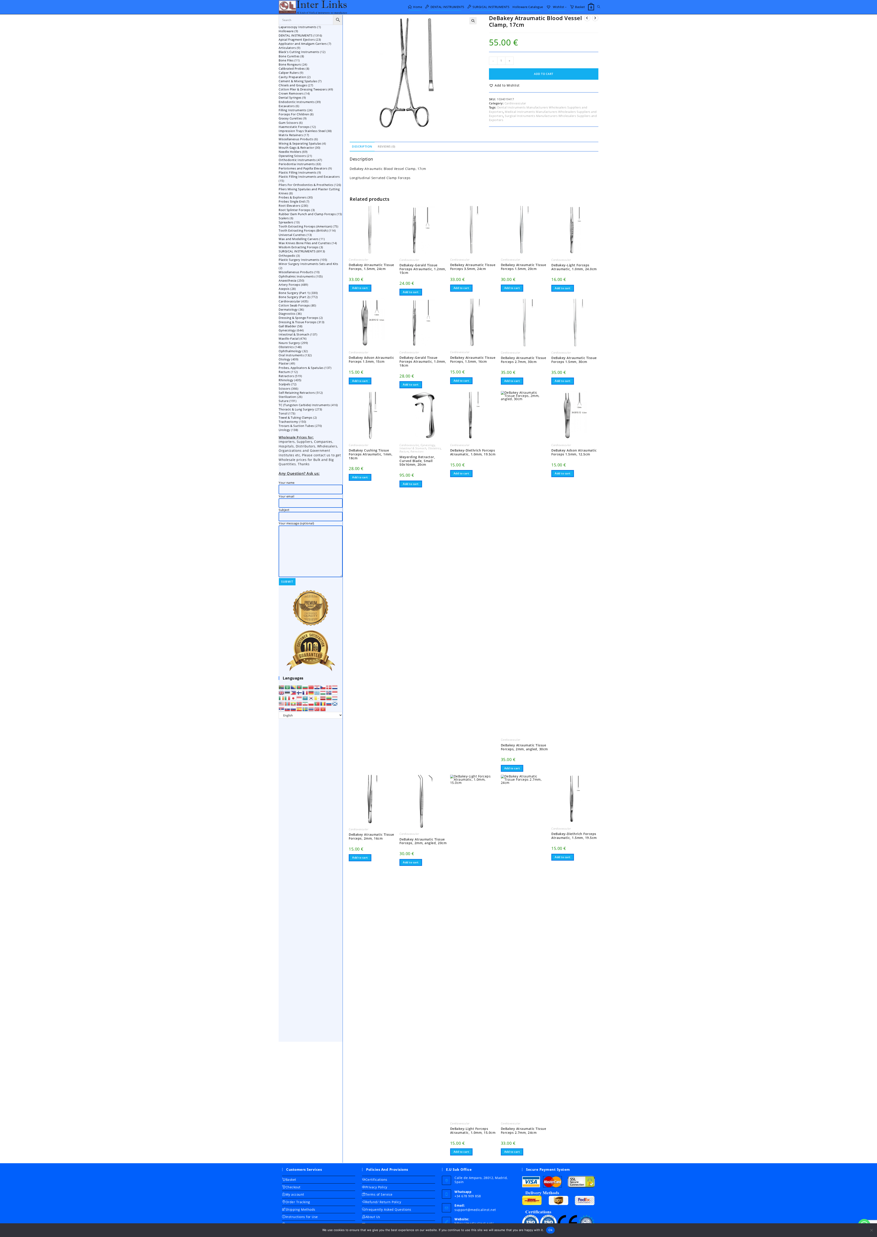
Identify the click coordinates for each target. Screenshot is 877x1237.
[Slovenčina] (288, 709)
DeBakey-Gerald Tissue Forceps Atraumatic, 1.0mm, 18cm (422, 361)
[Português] (317, 703)
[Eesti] (288, 692)
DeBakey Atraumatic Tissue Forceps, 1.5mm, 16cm (473, 360)
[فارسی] (305, 703)
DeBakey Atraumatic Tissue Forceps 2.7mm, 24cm (523, 1131)
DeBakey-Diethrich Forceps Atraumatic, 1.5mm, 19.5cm (574, 836)
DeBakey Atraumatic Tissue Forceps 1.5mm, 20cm (523, 267)
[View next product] (595, 18)
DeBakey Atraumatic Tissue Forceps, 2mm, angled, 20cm (422, 841)
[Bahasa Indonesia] (335, 692)
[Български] (305, 687)
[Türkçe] (317, 709)
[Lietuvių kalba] (329, 698)
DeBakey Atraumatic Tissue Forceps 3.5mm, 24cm (473, 267)
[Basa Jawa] (299, 698)
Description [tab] (362, 146)
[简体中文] (311, 687)
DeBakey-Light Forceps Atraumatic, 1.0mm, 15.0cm (473, 1131)
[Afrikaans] (282, 687)
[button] (473, 20)
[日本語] (293, 698)
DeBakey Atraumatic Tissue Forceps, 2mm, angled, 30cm (524, 747)
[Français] (305, 692)
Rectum (404, 451)
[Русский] (329, 703)
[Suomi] (299, 692)
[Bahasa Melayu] (282, 703)
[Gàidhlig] (335, 703)
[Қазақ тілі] (305, 698)
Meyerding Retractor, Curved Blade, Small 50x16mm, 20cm (417, 461)
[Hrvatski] (317, 687)
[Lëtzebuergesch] (335, 698)
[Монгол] (288, 703)
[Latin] (317, 698)
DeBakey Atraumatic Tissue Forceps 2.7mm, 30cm (523, 360)
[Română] (323, 703)
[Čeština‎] (323, 687)
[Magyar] (323, 692)
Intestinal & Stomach (412, 448)
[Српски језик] (282, 709)
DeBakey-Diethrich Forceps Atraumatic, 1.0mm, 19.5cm (473, 452)
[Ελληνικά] (317, 692)
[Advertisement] (311, 880)
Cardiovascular (515, 103)
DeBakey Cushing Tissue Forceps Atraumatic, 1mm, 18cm (370, 454)
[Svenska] (305, 709)
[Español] (299, 709)
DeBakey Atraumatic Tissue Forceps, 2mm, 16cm (371, 837)
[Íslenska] (329, 692)
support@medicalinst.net (475, 1210)
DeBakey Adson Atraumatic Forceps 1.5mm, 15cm (371, 360)
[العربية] (288, 687)
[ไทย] (311, 709)
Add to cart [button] (360, 288)
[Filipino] (293, 692)
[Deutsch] (311, 692)
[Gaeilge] (282, 698)
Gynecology (427, 445)
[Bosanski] (293, 687)
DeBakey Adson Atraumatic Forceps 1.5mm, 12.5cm (574, 452)
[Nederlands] (335, 687)
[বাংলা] (299, 687)
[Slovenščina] (293, 709)
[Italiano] (288, 698)
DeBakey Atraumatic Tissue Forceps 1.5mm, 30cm (574, 360)
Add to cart (543, 74)
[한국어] (311, 698)
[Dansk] (329, 687)
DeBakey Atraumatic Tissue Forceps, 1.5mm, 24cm (371, 267)
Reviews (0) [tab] (386, 146)
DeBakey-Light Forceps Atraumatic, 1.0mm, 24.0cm (574, 267)
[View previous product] (587, 18)
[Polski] (311, 703)
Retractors (416, 451)
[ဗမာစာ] (293, 703)
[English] (282, 692)
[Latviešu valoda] (323, 698)
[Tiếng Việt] (323, 709)
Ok (550, 1230)
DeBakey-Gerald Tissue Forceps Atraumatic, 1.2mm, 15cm (422, 269)
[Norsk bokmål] (299, 703)
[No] (871, 1230)
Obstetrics (434, 448)
